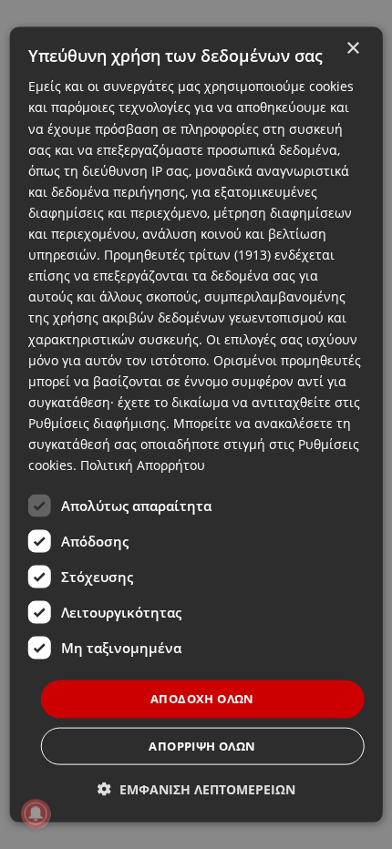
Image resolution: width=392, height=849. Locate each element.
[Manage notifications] (35, 813)
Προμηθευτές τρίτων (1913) (187, 254)
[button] (196, 788)
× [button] (352, 49)
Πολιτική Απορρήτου (142, 465)
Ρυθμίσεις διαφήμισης (97, 423)
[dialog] (196, 425)
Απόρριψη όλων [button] (202, 745)
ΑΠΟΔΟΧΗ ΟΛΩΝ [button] (202, 698)
